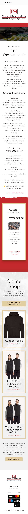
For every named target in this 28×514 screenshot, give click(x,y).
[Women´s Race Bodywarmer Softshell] (14, 399)
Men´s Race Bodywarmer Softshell (14, 384)
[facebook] (11, 483)
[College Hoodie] (14, 312)
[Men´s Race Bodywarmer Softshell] (14, 353)
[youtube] (16, 483)
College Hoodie (14, 341)
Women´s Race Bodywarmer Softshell (14, 430)
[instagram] (14, 483)
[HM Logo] (14, 10)
